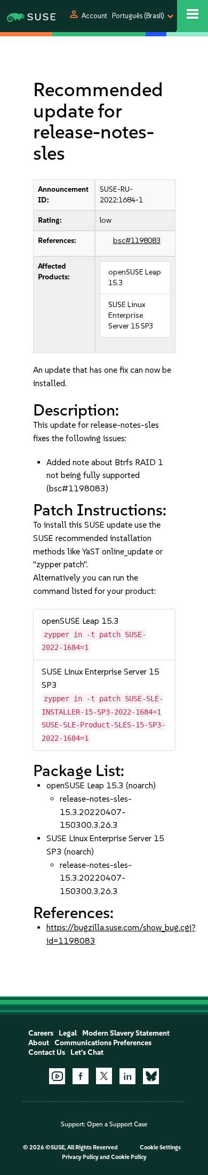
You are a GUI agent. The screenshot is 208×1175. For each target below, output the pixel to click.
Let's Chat (86, 1052)
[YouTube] (57, 1076)
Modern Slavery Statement (126, 1033)
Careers (40, 1033)
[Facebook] (81, 1076)
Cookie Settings (160, 1147)
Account (94, 16)
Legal (68, 1033)
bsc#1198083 (137, 240)
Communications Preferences (102, 1042)
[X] (104, 1076)
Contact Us (46, 1052)
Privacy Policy (80, 1157)
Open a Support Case (117, 1124)
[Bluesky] (151, 1076)
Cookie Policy (129, 1157)
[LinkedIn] (127, 1076)
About (38, 1042)
